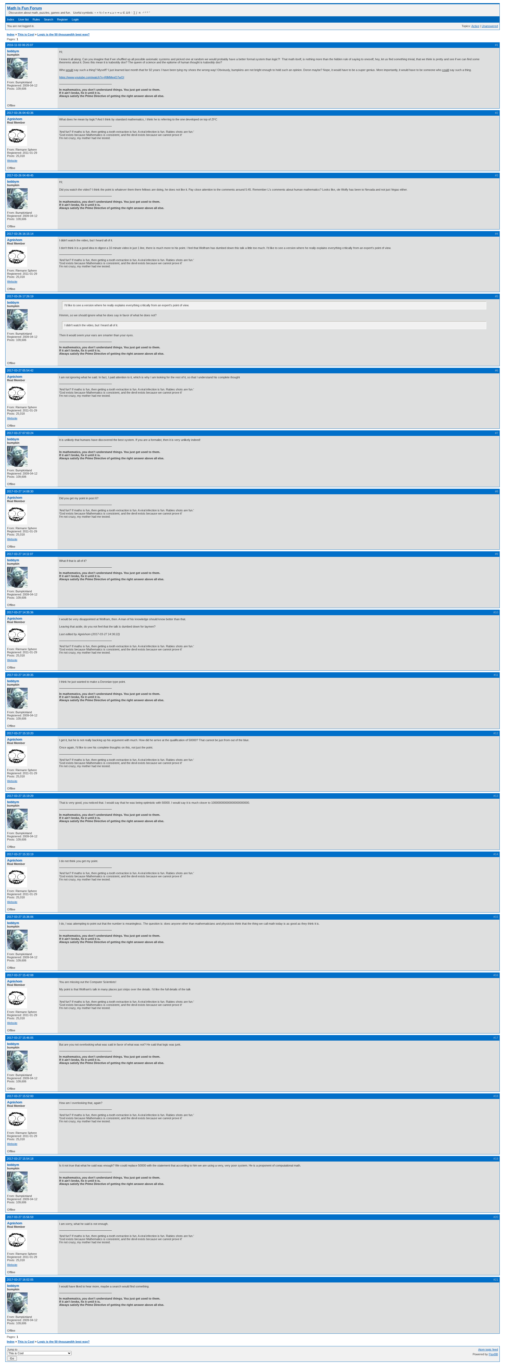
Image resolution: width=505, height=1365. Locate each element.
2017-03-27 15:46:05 (20, 1037)
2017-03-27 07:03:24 (20, 433)
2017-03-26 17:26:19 (20, 296)
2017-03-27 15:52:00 (20, 1096)
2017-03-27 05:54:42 (20, 370)
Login (75, 19)
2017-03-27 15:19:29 (20, 795)
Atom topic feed (488, 1349)
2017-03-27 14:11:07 (20, 554)
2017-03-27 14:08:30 (20, 491)
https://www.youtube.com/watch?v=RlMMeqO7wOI (91, 77)
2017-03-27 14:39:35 (20, 674)
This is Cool (26, 34)
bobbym (13, 51)
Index (10, 19)
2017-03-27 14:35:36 (20, 612)
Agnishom (14, 119)
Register (62, 19)
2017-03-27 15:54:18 (20, 1158)
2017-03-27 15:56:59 (20, 1217)
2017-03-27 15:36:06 (20, 916)
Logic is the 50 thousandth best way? (63, 34)
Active (475, 26)
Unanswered (490, 26)
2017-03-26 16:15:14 (20, 233)
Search (48, 19)
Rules (36, 19)
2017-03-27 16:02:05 (20, 1279)
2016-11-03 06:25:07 (20, 45)
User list (23, 19)
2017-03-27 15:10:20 (20, 733)
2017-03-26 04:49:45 (20, 175)
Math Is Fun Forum (24, 8)
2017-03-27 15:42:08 (20, 975)
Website (12, 160)
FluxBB (493, 1354)
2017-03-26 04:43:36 (20, 112)
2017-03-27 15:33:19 (20, 854)
